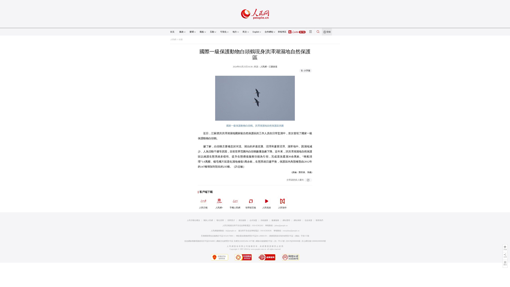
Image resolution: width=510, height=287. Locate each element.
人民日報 (203, 207)
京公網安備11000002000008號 (314, 241)
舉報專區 (282, 32)
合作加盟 (253, 220)
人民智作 (282, 207)
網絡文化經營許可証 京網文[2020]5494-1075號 (235, 241)
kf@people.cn (231, 231)
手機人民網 (235, 207)
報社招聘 (220, 220)
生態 (181, 40)
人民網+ (219, 207)
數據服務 (275, 220)
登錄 (328, 32)
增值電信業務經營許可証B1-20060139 (251, 236)
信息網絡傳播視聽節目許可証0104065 (199, 241)
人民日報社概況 (193, 220)
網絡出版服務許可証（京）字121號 (270, 241)
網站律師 (297, 220)
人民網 (173, 40)
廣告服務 (242, 220)
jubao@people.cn (281, 226)
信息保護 (308, 220)
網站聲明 (286, 220)
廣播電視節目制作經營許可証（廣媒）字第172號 (289, 236)
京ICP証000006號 (293, 241)
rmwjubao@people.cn (291, 231)
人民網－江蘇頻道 (268, 67)
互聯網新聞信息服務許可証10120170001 (217, 236)
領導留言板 (250, 207)
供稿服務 (264, 220)
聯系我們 (319, 220)
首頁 (172, 32)
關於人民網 (208, 220)
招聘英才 (231, 220)
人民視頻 (266, 207)
